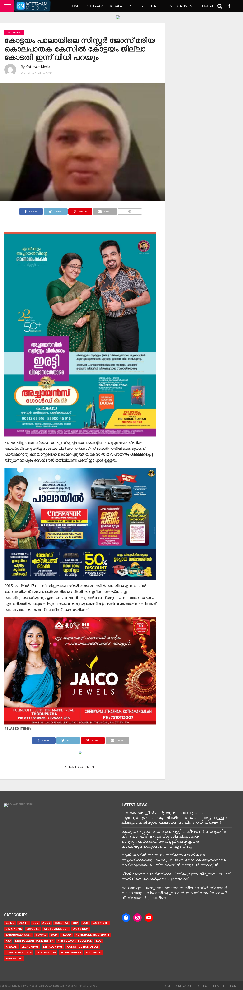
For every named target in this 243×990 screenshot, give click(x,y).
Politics (136, 6)
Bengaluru (14, 958)
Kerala (116, 6)
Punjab (41, 934)
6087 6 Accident (56, 928)
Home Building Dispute (92, 934)
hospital (61, 923)
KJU (8, 940)
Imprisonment (70, 952)
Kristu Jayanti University (34, 940)
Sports (234, 986)
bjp (75, 923)
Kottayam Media (37, 67)
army (46, 923)
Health (155, 6)
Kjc (98, 940)
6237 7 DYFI (100, 923)
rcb (85, 923)
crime (10, 923)
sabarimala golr (18, 934)
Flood (66, 934)
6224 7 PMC (14, 928)
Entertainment (181, 6)
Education (209, 6)
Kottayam (94, 6)
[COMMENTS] (130, 210)
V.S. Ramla (93, 952)
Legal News (30, 946)
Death (23, 923)
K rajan (11, 946)
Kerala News (53, 946)
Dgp (54, 934)
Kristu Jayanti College (74, 940)
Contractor (46, 952)
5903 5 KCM (80, 928)
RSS (35, 923)
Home (75, 6)
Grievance (184, 986)
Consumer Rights (19, 952)
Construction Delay (82, 946)
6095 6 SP (33, 928)
